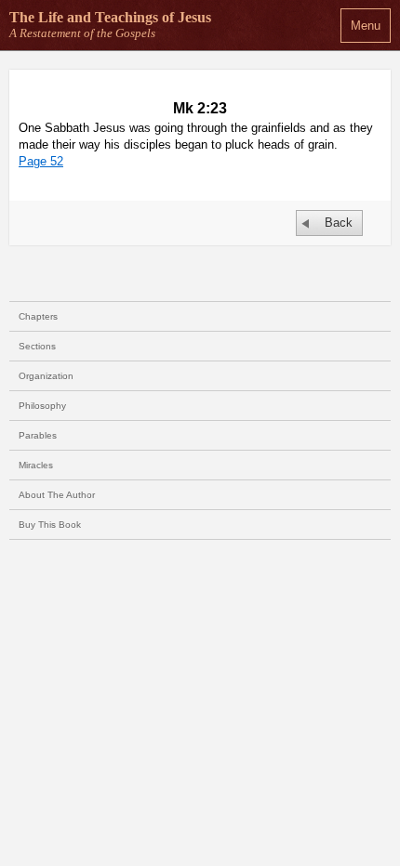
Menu (365, 26)
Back (339, 223)
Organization (46, 376)
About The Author (57, 495)
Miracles (36, 465)
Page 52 (41, 161)
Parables (38, 435)
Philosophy (42, 405)
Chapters (38, 316)
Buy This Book (50, 524)
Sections (37, 346)
